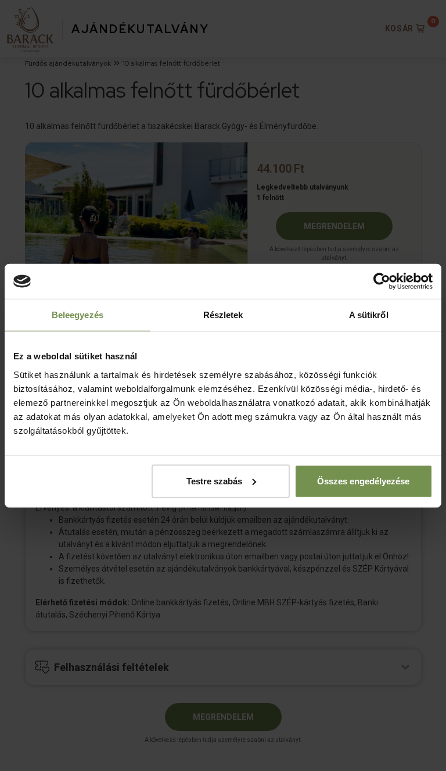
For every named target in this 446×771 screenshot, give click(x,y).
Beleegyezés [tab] (77, 315)
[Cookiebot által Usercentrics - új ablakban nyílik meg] (382, 281)
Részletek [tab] (223, 315)
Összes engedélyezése (363, 481)
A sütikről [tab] (369, 315)
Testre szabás (214, 481)
